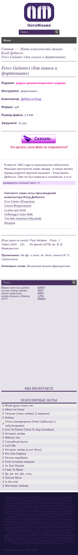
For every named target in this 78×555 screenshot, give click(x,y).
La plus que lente (15, 210)
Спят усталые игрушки (19, 461)
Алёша (9, 417)
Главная (7, 48)
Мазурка (9, 222)
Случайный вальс (16, 441)
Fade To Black (14, 469)
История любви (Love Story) (23, 449)
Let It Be (10, 445)
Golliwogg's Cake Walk (18, 214)
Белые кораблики (16, 457)
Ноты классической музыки (41, 48)
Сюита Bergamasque (17, 205)
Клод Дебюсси (12, 52)
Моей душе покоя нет (19, 405)
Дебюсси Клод (31, 99)
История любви (15, 433)
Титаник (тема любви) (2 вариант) (27, 413)
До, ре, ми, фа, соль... (19, 473)
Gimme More (13, 477)
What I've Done (14, 409)
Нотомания (39, 14)
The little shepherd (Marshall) (22, 218)
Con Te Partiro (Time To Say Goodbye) (29, 429)
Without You (12, 437)
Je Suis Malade (14, 465)
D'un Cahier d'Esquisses (19, 201)
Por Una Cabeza (15, 453)
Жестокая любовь (16, 485)
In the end (11, 481)
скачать (38, 138)
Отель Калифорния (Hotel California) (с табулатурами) (30, 423)
